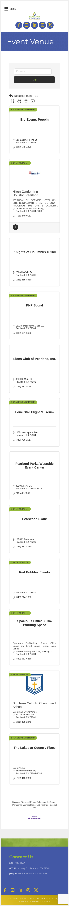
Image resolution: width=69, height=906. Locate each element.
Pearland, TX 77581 (29, 868)
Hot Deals (51, 802)
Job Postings (42, 805)
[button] (11, 96)
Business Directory (20, 802)
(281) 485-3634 (17, 862)
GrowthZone (44, 901)
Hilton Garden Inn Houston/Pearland (25, 193)
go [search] (35, 79)
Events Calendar (37, 802)
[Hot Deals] (15, 229)
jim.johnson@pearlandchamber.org (29, 873)
